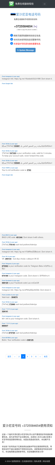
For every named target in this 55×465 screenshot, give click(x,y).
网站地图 (46, 461)
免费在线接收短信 (24, 3)
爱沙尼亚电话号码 (28, 14)
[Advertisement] (25, 62)
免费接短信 (15, 461)
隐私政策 (37, 461)
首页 (9, 356)
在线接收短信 (27, 461)
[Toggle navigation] (44, 4)
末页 (45, 356)
